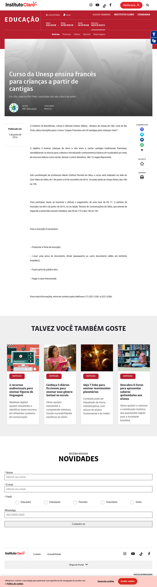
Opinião (87, 34)
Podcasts (67, 34)
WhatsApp (10, 510)
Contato (37, 554)
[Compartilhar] (142, 129)
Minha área (129, 5)
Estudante (54, 502)
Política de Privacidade (143, 574)
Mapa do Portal (76, 565)
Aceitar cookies (128, 581)
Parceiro (83, 502)
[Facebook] (110, 5)
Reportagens (99, 34)
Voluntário (111, 502)
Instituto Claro (124, 15)
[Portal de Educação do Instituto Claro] (15, 554)
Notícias (55, 34)
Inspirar (83, 25)
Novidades (98, 25)
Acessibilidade (54, 15)
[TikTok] (104, 5)
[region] (78, 581)
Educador (26, 502)
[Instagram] (90, 5)
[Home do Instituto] (21, 5)
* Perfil (8, 496)
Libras (68, 15)
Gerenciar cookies (106, 581)
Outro (139, 502)
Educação (22, 20)
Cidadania (144, 15)
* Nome (9, 472)
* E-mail (9, 484)
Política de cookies (15, 584)
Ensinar (51, 25)
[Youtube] (97, 5)
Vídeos (77, 34)
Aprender (67, 25)
